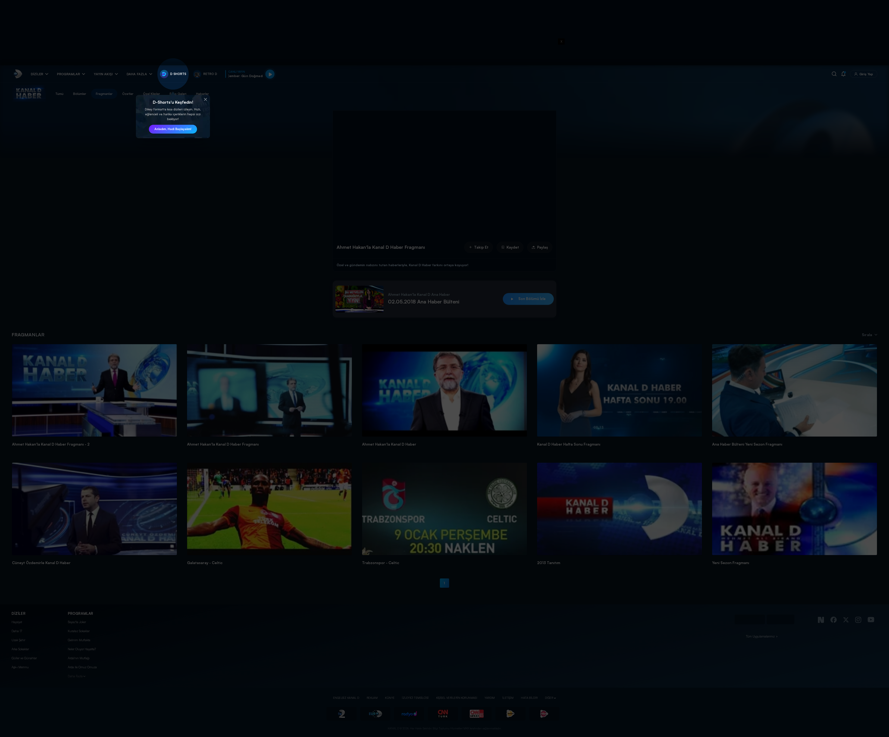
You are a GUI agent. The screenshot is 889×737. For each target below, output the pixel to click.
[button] (205, 99)
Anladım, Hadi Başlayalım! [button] (172, 129)
